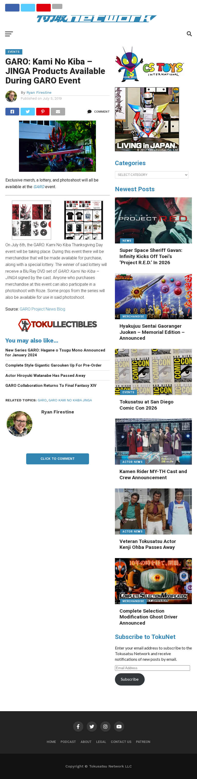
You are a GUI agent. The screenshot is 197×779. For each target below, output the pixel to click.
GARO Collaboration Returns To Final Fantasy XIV (50, 385)
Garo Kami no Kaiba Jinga (70, 400)
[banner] (147, 150)
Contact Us (121, 742)
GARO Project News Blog (42, 309)
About (86, 742)
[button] (31, 221)
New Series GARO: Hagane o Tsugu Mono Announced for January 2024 (55, 352)
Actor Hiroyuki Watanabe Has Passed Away (45, 375)
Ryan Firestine (39, 92)
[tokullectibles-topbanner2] (57, 331)
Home (51, 742)
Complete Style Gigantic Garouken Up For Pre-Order (53, 365)
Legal (101, 742)
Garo (42, 400)
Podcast (68, 742)
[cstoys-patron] (151, 84)
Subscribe (130, 679)
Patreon (143, 742)
